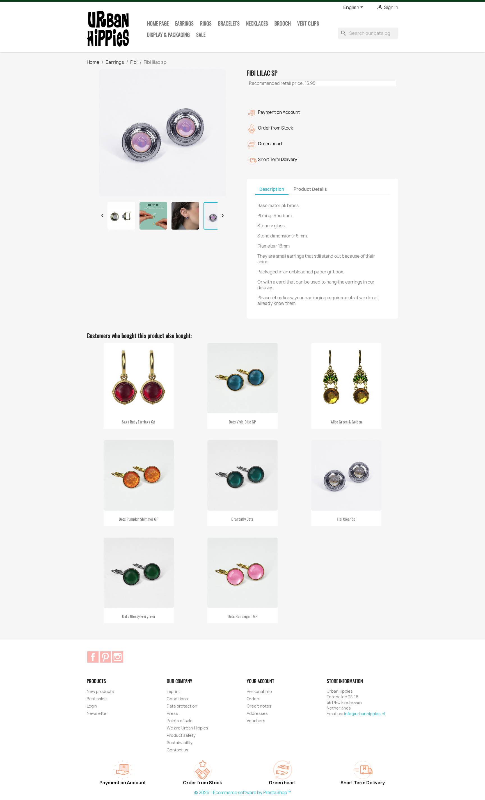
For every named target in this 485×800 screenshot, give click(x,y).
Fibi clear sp (346, 519)
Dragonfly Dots (242, 519)
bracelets (229, 23)
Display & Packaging (168, 34)
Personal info (259, 691)
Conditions (177, 698)
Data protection (182, 706)
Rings (206, 23)
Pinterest (105, 657)
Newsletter (97, 713)
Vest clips (308, 23)
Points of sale (180, 720)
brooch (282, 23)
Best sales (97, 698)
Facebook (93, 657)
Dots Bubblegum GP (242, 616)
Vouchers (256, 720)
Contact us (177, 750)
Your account (260, 681)
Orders (253, 698)
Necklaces (257, 23)
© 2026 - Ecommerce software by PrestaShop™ (242, 793)
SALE (200, 34)
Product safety (181, 735)
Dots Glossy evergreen (138, 616)
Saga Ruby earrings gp (138, 422)
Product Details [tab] (310, 189)
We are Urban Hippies (187, 728)
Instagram (117, 657)
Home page (158, 23)
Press (172, 713)
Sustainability (180, 742)
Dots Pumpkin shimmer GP (138, 519)
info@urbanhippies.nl (364, 713)
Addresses (257, 713)
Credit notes (259, 706)
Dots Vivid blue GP (242, 422)
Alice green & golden (346, 422)
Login (92, 706)
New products (100, 691)
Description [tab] (271, 189)
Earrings (184, 23)
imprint (173, 691)
